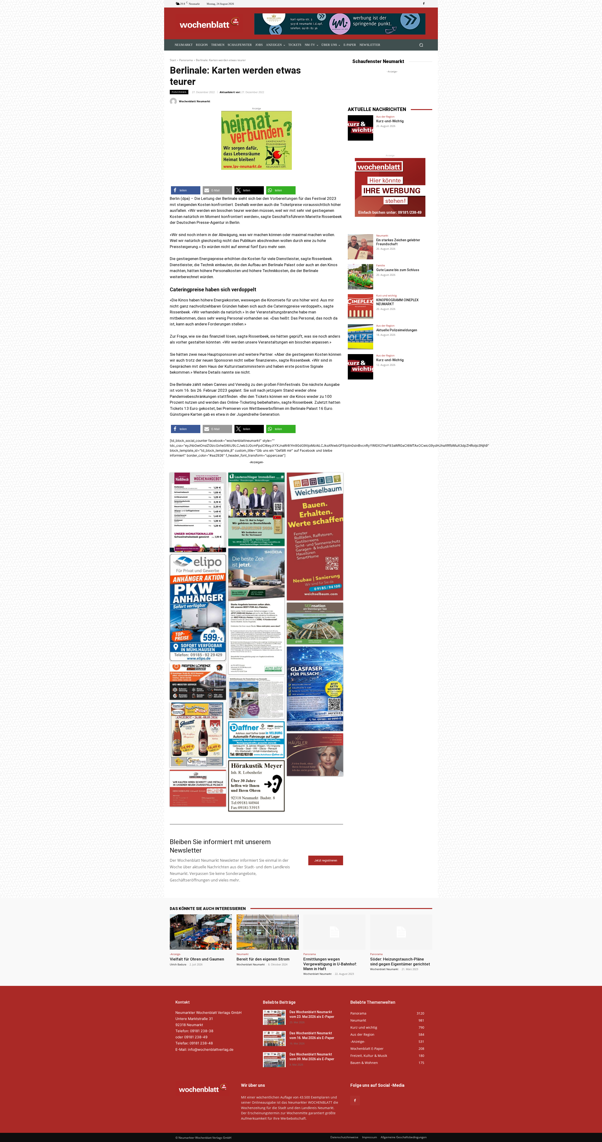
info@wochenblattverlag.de (211, 1049)
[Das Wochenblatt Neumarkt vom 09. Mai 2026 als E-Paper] (274, 1059)
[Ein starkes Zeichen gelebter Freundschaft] (360, 247)
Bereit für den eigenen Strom (263, 959)
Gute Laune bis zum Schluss (397, 270)
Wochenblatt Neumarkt (194, 101)
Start (173, 60)
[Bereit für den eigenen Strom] (268, 932)
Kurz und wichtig (386, 295)
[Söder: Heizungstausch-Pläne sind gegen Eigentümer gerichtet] (401, 932)
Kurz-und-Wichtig (390, 121)
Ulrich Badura (178, 964)
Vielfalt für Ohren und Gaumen (197, 959)
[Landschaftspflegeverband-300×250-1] (256, 140)
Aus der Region (385, 116)
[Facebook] (424, 4)
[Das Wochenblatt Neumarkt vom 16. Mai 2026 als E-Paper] (274, 1038)
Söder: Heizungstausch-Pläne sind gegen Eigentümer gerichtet (400, 961)
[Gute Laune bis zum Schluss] (360, 276)
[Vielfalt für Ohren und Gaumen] (201, 932)
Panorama (186, 60)
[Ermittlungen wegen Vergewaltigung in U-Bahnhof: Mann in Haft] (334, 932)
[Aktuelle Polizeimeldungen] (360, 337)
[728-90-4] (340, 24)
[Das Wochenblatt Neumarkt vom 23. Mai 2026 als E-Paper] (274, 1017)
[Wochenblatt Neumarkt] (174, 101)
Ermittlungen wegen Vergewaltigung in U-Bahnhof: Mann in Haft (330, 964)
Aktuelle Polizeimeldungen (396, 330)
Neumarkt (382, 235)
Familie (380, 265)
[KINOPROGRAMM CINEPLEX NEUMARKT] (360, 307)
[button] (421, 45)
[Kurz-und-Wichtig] (360, 128)
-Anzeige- (175, 954)
